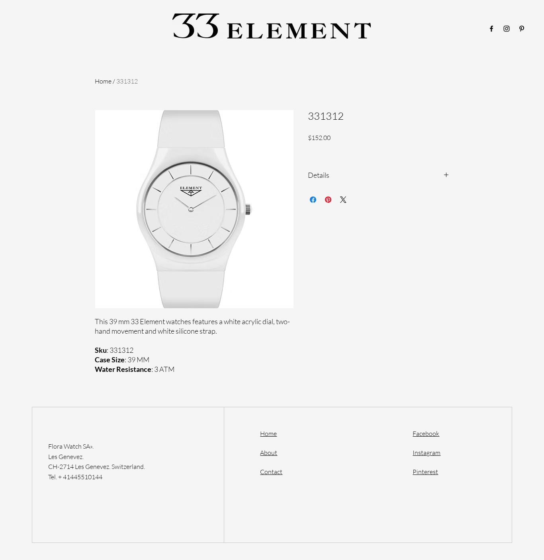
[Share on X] (343, 199)
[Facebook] (491, 29)
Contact (271, 472)
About (268, 453)
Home (103, 81)
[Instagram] (507, 29)
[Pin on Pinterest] (328, 199)
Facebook (426, 434)
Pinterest (425, 472)
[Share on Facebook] (313, 199)
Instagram (426, 453)
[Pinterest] (522, 29)
